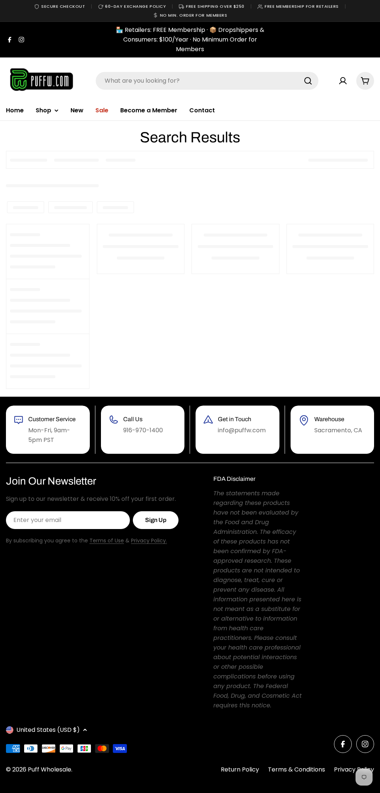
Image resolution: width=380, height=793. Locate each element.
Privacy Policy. (149, 540)
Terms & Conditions (296, 769)
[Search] (308, 80)
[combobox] (207, 81)
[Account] (342, 80)
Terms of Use (106, 540)
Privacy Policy (354, 769)
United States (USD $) (48, 730)
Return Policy (240, 769)
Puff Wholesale (49, 769)
